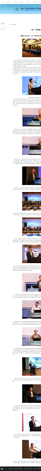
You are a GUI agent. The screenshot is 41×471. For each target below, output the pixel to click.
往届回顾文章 (4, 28)
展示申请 (34, 2)
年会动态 (14, 2)
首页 (3, 2)
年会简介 (8, 2)
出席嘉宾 (27, 2)
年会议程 (20, 2)
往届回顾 (4, 6)
